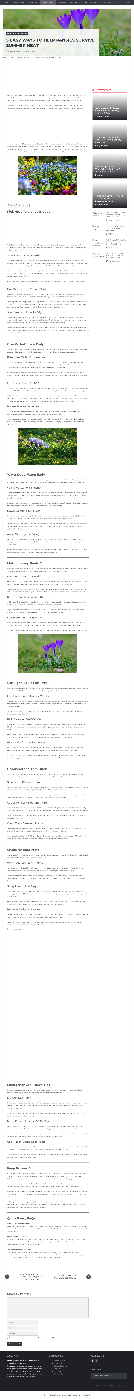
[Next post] (89, 1277)
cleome (41, 365)
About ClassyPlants (91, 3)
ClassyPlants (55, 1395)
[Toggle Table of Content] (27, 205)
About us (105, 1386)
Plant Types (74, 3)
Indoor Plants (33, 3)
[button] (128, 2)
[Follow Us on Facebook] (92, 1360)
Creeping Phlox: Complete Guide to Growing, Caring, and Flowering (107, 140)
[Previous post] (7, 1277)
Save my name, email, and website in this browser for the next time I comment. (36, 1338)
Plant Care (62, 3)
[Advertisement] (48, 79)
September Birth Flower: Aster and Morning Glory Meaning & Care (106, 110)
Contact (112, 1386)
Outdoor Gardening (47, 3)
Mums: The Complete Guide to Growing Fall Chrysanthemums (108, 198)
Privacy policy (122, 1386)
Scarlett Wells (16, 51)
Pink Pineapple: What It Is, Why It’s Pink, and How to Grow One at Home (107, 169)
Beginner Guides (19, 3)
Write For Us (108, 3)
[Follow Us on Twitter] (96, 1360)
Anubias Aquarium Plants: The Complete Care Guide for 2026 (31, 1276)
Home (7, 3)
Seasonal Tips (59, 1374)
